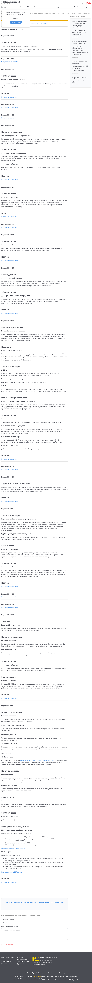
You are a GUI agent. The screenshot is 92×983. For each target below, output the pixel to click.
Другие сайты (21, 964)
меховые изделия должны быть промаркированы (38, 760)
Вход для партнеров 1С (7, 958)
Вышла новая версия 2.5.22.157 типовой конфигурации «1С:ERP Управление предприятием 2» (80, 66)
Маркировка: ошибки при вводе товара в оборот (79, 80)
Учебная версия (6, 961)
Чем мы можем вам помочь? (10, 926)
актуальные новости (40, 24)
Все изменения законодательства (13, 848)
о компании (37, 976)
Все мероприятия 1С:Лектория (12, 872)
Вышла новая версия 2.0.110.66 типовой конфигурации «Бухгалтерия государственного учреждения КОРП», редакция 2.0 (79, 27)
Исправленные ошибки (10, 62)
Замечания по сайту (23, 961)
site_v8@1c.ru (48, 960)
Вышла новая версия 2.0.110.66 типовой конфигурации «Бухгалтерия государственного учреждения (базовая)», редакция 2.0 (80, 48)
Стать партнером (6, 964)
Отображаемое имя (7, 919)
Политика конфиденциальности (23, 958)
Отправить (10, 945)
